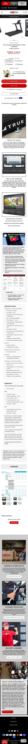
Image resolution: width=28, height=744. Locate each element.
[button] (4, 742)
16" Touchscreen (9, 64)
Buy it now (14, 85)
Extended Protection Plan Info (14, 617)
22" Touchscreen (19, 64)
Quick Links (14, 718)
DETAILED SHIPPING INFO (14, 576)
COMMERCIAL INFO (22, 3)
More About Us (7, 711)
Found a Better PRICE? (14, 93)
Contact (5, 8)
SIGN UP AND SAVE (13, 725)
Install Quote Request (14, 657)
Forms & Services (14, 721)
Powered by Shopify (14, 742)
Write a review (14, 522)
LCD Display (9, 61)
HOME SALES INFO (14, 3)
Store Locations (13, 8)
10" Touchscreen (18, 61)
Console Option (14, 58)
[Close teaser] (8, 739)
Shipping (9, 53)
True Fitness (14, 43)
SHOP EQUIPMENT (5, 3)
